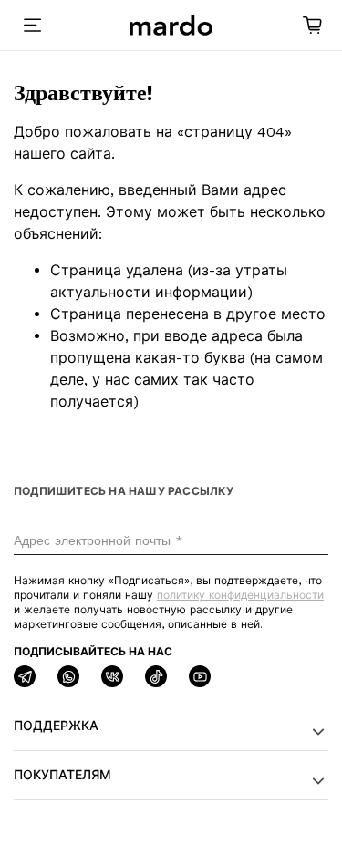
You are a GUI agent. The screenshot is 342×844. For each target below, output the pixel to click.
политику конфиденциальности (240, 595)
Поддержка (56, 725)
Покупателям (62, 774)
